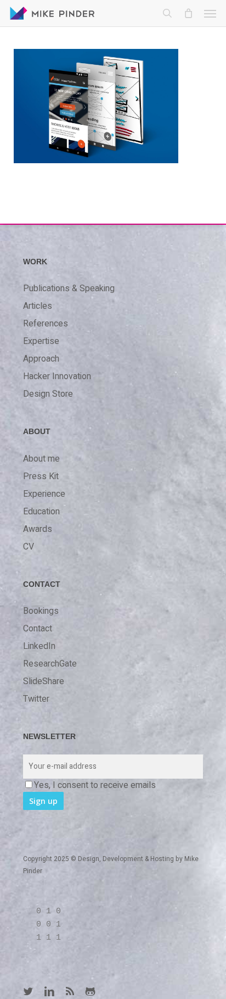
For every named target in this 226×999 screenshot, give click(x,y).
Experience (44, 494)
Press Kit (41, 476)
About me (41, 458)
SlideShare (43, 681)
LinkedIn (39, 646)
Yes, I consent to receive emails (95, 785)
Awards (37, 529)
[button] (210, 13)
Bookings (41, 611)
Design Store (48, 394)
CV (28, 546)
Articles (37, 306)
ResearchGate (50, 663)
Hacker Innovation (57, 376)
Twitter (36, 699)
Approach (41, 358)
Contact (37, 628)
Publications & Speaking (69, 288)
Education (41, 511)
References (45, 323)
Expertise (41, 341)
